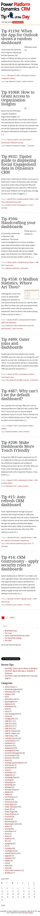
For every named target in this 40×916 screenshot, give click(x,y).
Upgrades (8, 856)
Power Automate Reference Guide (17, 636)
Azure (7, 711)
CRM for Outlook (11, 731)
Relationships (9, 822)
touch (15, 486)
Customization (9, 265)
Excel (7, 760)
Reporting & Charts (11, 202)
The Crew (8, 633)
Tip (15, 17)
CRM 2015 (8, 726)
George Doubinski (23, 199)
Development (25, 540)
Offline (7, 795)
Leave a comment (27, 81)
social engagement (22, 205)
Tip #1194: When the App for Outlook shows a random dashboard (19, 37)
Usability (3, 428)
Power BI (8, 809)
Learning (8, 780)
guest (25, 543)
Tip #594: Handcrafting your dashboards (18, 222)
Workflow (8, 873)
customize (12, 543)
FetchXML (19, 380)
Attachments (9, 706)
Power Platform (10, 814)
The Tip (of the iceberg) (13, 638)
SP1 (6, 841)
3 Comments (34, 380)
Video (19, 202)
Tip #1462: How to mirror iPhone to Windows (21, 668)
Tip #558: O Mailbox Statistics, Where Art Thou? (19, 283)
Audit (7, 709)
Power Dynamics (15, 7)
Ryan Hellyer (29, 913)
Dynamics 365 (10, 758)
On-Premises (9, 797)
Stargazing (8, 844)
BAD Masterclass (11, 631)
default (15, 431)
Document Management (13, 753)
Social (7, 836)
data (14, 205)
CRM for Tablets (10, 733)
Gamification (9, 768)
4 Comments (24, 268)
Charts (7, 716)
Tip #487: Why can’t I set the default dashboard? (19, 395)
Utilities (7, 861)
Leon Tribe (22, 139)
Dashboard (9, 743)
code (7, 543)
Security (20, 142)
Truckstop (8, 848)
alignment (9, 268)
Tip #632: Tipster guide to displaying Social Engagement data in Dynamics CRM (18, 164)
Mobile (10, 483)
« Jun (3, 905)
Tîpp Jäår (24, 537)
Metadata (8, 787)
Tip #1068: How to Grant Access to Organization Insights (17, 98)
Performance (9, 802)
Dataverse (8, 746)
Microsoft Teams (11, 790)
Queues (7, 819)
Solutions (8, 839)
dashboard (12, 81)
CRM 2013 (8, 540)
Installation (9, 773)
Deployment (12, 322)
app (7, 81)
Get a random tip (17, 22)
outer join (26, 380)
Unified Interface (11, 853)
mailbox (15, 325)
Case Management (12, 714)
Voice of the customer (13, 870)
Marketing (8, 785)
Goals (7, 770)
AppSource (9, 704)
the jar (18, 645)
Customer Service (11, 738)
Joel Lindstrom (25, 75)
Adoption (8, 694)
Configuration (5, 78)
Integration (9, 775)
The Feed (8, 641)
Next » (12, 618)
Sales (7, 826)
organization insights (19, 145)
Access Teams (10, 687)
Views (12, 377)
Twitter (33, 75)
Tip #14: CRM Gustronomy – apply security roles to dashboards (20, 563)
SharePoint (9, 831)
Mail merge (9, 782)
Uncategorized (10, 851)
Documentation (10, 755)
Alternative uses (11, 699)
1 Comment (30, 145)
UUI (6, 863)
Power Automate (11, 807)
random (18, 81)
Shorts (7, 834)
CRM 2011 (8, 721)
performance (23, 325)
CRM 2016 (8, 729)
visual (29, 543)
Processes (8, 817)
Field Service (9, 765)
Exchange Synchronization (14, 763)
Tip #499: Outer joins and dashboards (15, 343)
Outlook (12, 78)
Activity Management (12, 689)
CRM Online (14, 142)
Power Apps (9, 804)
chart (7, 380)
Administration (5, 142)
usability (19, 605)
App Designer (10, 702)
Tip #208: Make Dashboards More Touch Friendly (17, 446)
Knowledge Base (11, 777)
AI (5, 697)
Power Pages (9, 812)
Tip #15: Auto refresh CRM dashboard (13, 501)
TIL (6, 846)
